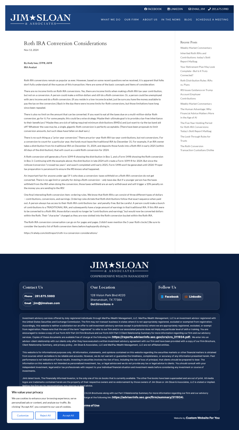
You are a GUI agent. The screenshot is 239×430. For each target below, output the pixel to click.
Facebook (169, 296)
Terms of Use (90, 405)
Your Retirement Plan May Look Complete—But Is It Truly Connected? (197, 71)
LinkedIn (192, 296)
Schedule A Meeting (212, 19)
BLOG (188, 19)
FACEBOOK (155, 8)
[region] (45, 404)
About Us (150, 19)
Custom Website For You (203, 418)
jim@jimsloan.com (47, 303)
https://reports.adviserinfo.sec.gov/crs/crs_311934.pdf (151, 337)
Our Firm (131, 19)
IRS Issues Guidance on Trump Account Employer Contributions (196, 94)
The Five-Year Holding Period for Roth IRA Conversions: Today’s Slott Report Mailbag (196, 127)
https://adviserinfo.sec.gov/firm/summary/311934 (147, 397)
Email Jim (198, 8)
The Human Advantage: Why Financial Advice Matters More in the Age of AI (197, 113)
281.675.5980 (220, 8)
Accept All (68, 415)
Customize (23, 415)
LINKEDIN (176, 8)
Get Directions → (102, 304)
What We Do (111, 19)
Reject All (45, 415)
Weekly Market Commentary (196, 47)
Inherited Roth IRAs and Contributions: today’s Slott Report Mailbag (195, 57)
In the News (171, 19)
